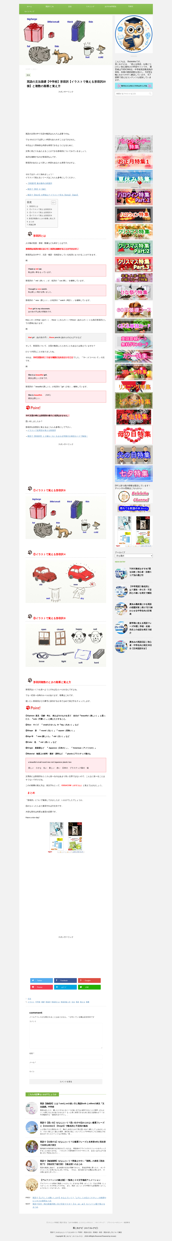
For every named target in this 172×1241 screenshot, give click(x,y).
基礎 (43, 1002)
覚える (82, 1002)
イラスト (31, 1002)
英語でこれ (50, 6)
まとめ (31, 222)
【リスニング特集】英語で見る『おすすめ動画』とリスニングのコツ (69, 1222)
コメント (32, 1021)
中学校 (37, 1002)
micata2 (113, 1236)
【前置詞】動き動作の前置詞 (39, 183)
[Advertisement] (66, 111)
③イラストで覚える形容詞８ (40, 215)
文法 (70, 6)
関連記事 (32, 225)
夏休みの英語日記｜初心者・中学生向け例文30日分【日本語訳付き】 (140, 645)
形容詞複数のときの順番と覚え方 (42, 218)
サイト (32, 1071)
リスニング (90, 6)
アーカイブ (120, 552)
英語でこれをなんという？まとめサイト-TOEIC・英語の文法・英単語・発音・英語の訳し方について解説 (86, 1232)
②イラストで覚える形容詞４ (40, 212)
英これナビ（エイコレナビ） (86, 1228)
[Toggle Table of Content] (52, 202)
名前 (31, 1053)
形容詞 (48, 1002)
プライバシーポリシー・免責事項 (118, 1222)
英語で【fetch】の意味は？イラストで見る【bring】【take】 (53, 195)
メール (32, 1062)
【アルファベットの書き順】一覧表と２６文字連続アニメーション (70, 1180)
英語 (77, 1002)
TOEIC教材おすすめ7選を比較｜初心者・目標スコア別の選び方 (140, 572)
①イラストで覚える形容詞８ (40, 209)
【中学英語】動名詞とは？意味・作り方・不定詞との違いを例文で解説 (140, 589)
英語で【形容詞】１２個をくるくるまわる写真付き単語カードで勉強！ (57, 436)
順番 (87, 1002)
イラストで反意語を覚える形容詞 (41, 430)
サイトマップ (29, 11)
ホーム (29, 6)
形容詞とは (33, 206)
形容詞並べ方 (66, 1002)
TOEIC (130, 6)
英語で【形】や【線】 (36, 189)
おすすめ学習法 (110, 6)
